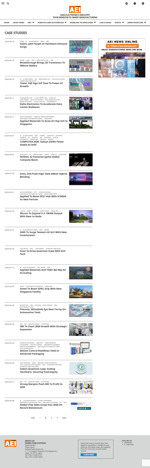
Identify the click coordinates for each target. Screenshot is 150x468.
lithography (39, 249)
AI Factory (23, 154)
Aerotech (39, 343)
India (42, 41)
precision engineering (28, 346)
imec (33, 60)
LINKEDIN (128, 443)
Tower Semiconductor (28, 81)
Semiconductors (42, 60)
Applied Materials (26, 117)
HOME (6, 22)
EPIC (35, 192)
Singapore (48, 118)
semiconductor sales (50, 402)
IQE (36, 79)
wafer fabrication (50, 194)
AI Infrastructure (26, 98)
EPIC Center (41, 267)
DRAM (29, 211)
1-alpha (22, 211)
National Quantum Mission (47, 363)
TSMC (52, 60)
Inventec (35, 137)
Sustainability (52, 101)
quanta (55, 137)
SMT (29, 22)
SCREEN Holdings (45, 192)
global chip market (45, 400)
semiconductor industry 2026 (30, 402)
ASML (28, 60)
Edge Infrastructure (52, 100)
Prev (33, 418)
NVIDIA (47, 154)
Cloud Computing (40, 98)
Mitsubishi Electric (26, 307)
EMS (31, 305)
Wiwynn (50, 139)
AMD (40, 230)
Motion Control (36, 345)
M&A (55, 305)
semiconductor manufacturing (31, 118)
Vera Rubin (62, 154)
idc (29, 137)
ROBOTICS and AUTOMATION (51, 22)
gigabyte (23, 137)
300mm (22, 60)
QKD (43, 365)
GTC (30, 154)
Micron (35, 211)
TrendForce (34, 139)
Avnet (22, 286)
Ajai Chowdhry (25, 363)
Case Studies (105, 22)
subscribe (89, 454)
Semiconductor (44, 79)
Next (64, 418)
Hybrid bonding (50, 343)
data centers (24, 100)
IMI (25, 324)
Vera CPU (54, 154)
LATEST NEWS (18, 22)
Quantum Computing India (29, 366)
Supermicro (24, 139)
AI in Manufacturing (30, 230)
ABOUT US (29, 441)
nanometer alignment (52, 345)
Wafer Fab (54, 211)
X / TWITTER (129, 445)
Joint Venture (47, 305)
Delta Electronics (37, 100)
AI (26, 41)
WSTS (65, 402)
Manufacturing (33, 324)
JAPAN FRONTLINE (135, 22)
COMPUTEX (52, 98)
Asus (36, 135)
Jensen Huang (38, 154)
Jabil (47, 41)
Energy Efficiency (26, 102)
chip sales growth (29, 400)
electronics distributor (34, 286)
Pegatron (47, 137)
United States (44, 211)
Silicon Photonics (58, 79)
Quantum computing (53, 248)
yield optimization (26, 348)
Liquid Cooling (39, 102)
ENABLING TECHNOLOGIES (81, 22)
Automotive (24, 305)
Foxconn (59, 135)
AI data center (34, 41)
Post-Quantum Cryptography (30, 365)
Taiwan (46, 230)
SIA (61, 402)
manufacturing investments (44, 117)
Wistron (43, 139)
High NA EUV (24, 249)
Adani (22, 41)
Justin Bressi (24, 345)
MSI (41, 137)
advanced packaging (27, 343)
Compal (42, 135)
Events (118, 22)
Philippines (45, 324)
